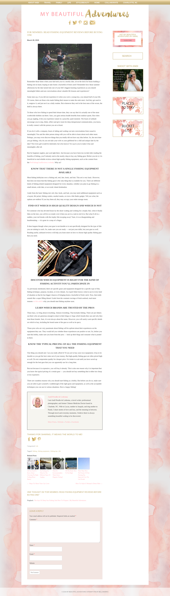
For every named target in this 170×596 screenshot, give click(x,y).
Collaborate (111, 3)
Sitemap (90, 592)
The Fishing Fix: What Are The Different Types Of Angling (45, 474)
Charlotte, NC (130, 3)
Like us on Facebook (70, 23)
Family (59, 3)
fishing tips (54, 451)
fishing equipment (43, 451)
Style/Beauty (82, 3)
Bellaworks (103, 592)
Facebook (75, 422)
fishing (35, 451)
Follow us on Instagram (85, 23)
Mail (92, 23)
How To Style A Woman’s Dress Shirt (89, 483)
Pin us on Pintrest (80, 23)
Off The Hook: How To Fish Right (71, 472)
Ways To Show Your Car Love (38, 483)
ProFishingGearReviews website (42, 162)
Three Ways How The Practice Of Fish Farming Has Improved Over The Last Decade (83, 475)
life (60, 451)
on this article (38, 301)
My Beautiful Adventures (85, 13)
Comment (33, 519)
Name (32, 545)
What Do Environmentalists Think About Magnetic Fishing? (58, 474)
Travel (47, 3)
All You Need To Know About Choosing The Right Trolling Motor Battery (32, 475)
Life (69, 3)
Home (97, 3)
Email (32, 554)
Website (60, 422)
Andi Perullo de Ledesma (58, 397)
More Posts (52, 422)
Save (39, 439)
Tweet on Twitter (34, 439)
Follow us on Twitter (74, 23)
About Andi (33, 3)
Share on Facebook (29, 439)
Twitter (67, 422)
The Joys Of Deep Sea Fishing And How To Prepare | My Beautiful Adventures (60, 500)
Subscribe (128, 40)
